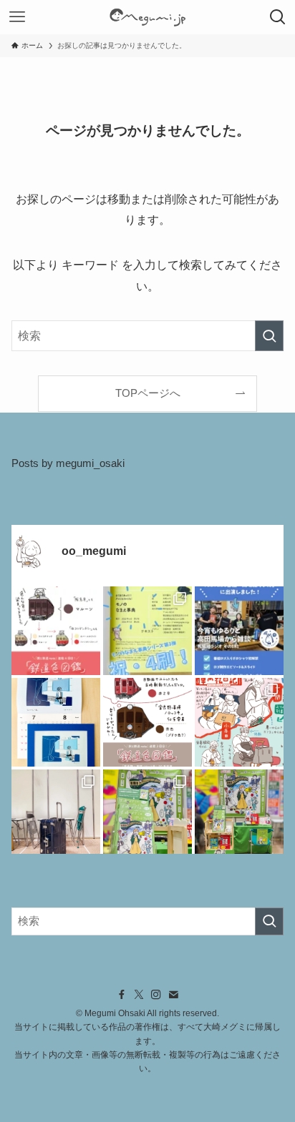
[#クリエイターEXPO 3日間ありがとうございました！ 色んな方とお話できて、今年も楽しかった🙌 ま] (55, 813)
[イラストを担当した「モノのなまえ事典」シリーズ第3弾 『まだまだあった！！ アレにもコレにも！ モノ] (147, 630)
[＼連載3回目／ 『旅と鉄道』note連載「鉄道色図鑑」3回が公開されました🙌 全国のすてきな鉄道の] (147, 722)
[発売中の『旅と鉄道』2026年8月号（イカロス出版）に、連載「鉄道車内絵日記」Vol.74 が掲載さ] (239, 722)
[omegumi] (147, 17)
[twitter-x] (138, 994)
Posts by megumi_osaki (68, 463)
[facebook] (121, 994)
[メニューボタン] (17, 17)
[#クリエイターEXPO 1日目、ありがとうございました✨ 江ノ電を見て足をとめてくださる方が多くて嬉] (239, 813)
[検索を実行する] (269, 335)
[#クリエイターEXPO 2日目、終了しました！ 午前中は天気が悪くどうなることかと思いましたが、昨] (147, 813)
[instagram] (156, 994)
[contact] (173, 994)
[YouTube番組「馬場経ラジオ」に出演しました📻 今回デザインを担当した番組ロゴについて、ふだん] (239, 630)
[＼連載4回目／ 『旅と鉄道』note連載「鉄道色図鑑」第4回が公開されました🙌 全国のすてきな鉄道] (55, 630)
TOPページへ (147, 393)
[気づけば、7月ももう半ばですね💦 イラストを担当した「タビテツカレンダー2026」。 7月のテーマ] (55, 722)
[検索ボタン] (278, 17)
